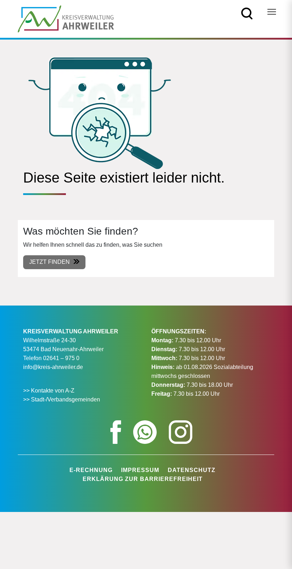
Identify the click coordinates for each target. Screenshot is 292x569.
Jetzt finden (49, 262)
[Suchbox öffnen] (247, 13)
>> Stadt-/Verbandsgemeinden (61, 399)
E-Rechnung (91, 470)
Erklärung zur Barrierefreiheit (143, 479)
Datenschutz (191, 470)
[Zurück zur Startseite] (66, 18)
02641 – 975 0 (61, 358)
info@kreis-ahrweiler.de (53, 367)
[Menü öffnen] (272, 11)
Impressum (140, 470)
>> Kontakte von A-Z (49, 391)
